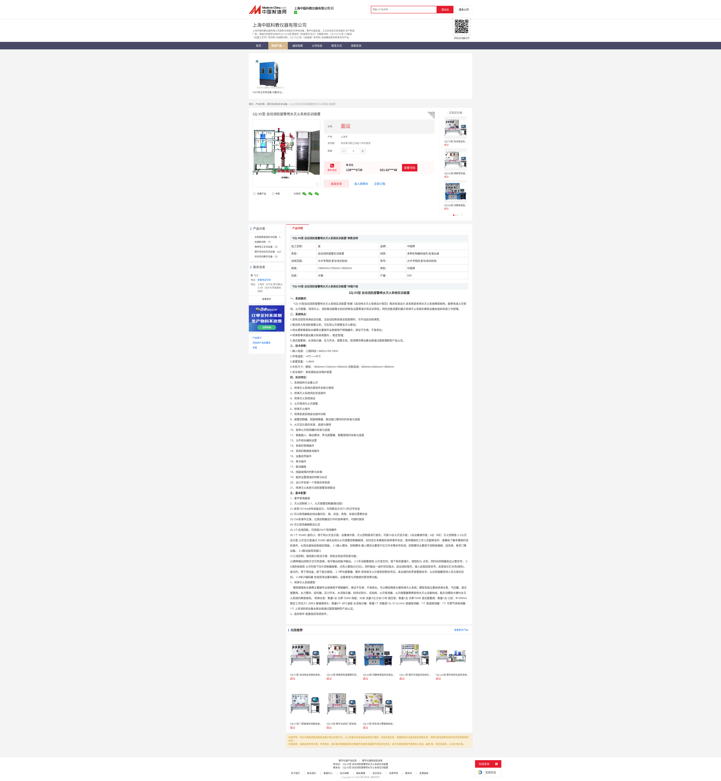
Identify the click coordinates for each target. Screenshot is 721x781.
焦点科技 (365, 777)
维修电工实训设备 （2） (267, 246)
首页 (251, 104)
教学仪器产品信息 (348, 760)
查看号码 (409, 168)
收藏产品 (261, 193)
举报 (277, 193)
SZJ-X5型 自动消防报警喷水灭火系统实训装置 (365, 764)
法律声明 (393, 773)
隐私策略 (360, 773)
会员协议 (377, 773)
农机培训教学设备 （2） (267, 256)
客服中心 (328, 773)
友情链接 (423, 773)
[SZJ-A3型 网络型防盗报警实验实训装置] (455, 159)
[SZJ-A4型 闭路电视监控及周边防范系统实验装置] (455, 191)
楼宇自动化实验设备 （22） (269, 251)
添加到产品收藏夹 (262, 342)
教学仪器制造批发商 (372, 760)
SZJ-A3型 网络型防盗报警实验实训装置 (463, 173)
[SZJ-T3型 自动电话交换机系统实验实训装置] (455, 127)
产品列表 (260, 104)
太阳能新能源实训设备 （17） (270, 237)
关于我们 (295, 773)
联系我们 (311, 773)
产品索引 (257, 338)
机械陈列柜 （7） (263, 242)
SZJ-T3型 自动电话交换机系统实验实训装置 (465, 141)
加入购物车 (361, 184)
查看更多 (266, 299)
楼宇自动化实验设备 (277, 104)
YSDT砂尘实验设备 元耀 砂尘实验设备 (272, 92)
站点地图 (344, 773)
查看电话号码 (264, 279)
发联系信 (336, 184)
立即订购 (379, 184)
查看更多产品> (461, 630)
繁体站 (408, 773)
